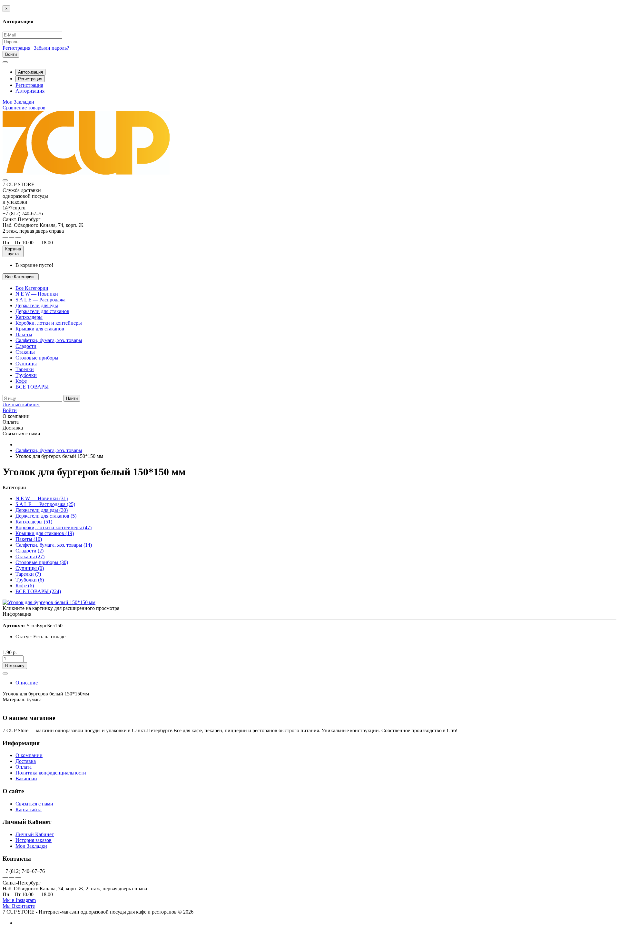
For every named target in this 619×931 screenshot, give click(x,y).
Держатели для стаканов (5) (45, 516)
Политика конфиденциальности (50, 772)
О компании (29, 755)
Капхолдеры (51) (33, 521)
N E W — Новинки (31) (41, 498)
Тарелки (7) (28, 574)
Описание (26, 682)
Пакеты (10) (28, 539)
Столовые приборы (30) (41, 562)
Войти (10, 410)
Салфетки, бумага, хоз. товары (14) (53, 545)
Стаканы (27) (29, 556)
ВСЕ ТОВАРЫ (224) (38, 591)
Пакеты (23, 334)
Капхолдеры (29, 317)
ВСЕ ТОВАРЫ (32, 387)
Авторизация (30, 72)
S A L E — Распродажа (40, 299)
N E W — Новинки (36, 294)
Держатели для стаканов (42, 311)
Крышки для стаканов (39, 328)
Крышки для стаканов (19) (44, 533)
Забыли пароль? (51, 48)
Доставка (25, 761)
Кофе (21, 381)
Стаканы (25, 352)
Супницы (26, 363)
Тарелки (24, 369)
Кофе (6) (24, 585)
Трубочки (26, 375)
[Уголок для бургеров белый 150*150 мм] (49, 602)
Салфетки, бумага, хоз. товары (48, 340)
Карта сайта (28, 809)
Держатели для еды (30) (41, 510)
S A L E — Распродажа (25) (45, 504)
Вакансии (26, 778)
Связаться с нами (34, 803)
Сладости (25, 346)
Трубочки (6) (29, 579)
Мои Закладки (31, 846)
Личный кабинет (21, 404)
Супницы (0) (29, 568)
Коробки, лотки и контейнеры (48, 323)
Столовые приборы (36, 357)
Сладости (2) (29, 550)
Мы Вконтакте (19, 906)
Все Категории (31, 288)
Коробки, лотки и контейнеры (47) (53, 527)
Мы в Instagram (19, 900)
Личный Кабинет (34, 834)
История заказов (33, 840)
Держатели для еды (36, 305)
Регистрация (16, 48)
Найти (72, 398)
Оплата (23, 767)
